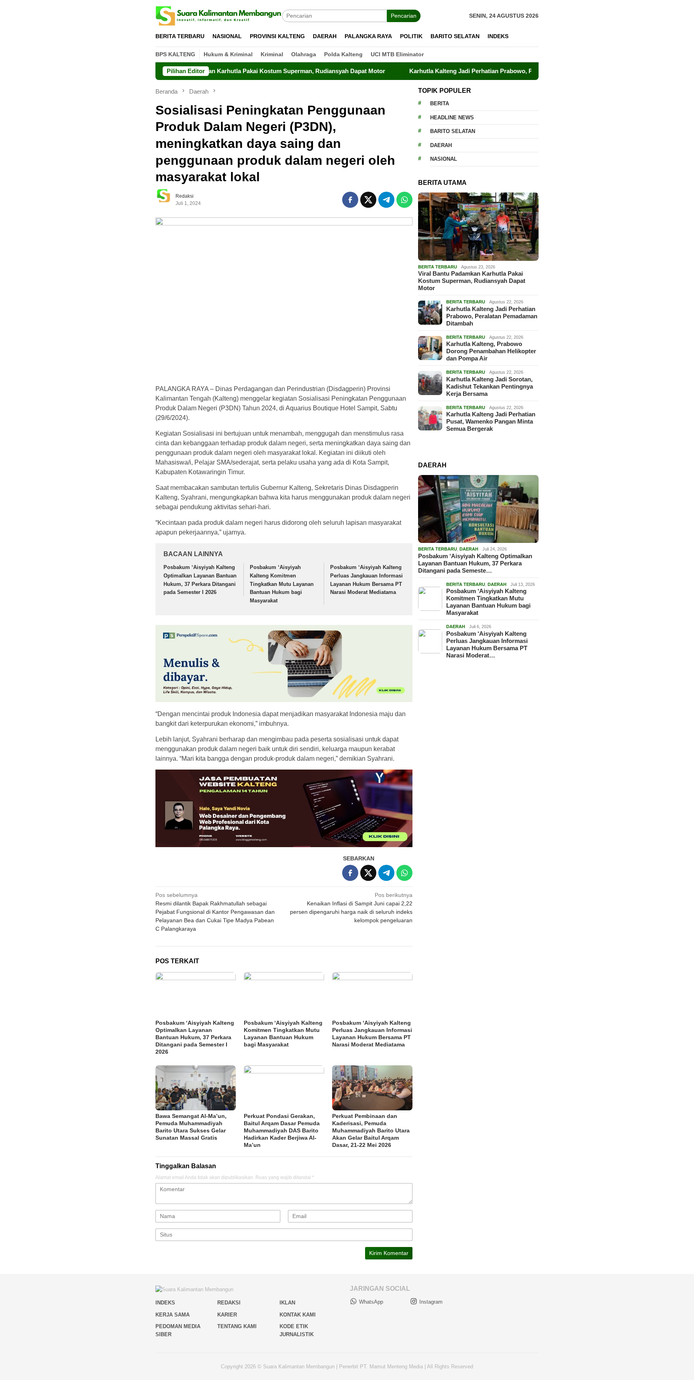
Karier (227, 1315)
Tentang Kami (237, 1326)
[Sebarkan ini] (350, 200)
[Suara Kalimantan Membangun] (218, 15)
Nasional (443, 159)
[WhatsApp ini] (404, 200)
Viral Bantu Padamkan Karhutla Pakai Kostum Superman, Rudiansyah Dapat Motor (222, 71)
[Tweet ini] (368, 200)
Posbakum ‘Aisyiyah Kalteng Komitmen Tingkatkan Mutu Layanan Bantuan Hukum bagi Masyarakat (282, 584)
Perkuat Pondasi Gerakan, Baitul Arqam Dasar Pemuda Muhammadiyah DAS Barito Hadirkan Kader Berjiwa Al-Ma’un (282, 1130)
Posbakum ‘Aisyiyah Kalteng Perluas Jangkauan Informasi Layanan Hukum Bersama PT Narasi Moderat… (487, 644)
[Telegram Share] (386, 200)
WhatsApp (371, 1302)
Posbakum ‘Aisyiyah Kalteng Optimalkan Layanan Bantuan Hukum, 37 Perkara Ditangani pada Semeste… (475, 563)
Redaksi (229, 1303)
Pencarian (403, 15)
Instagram (431, 1302)
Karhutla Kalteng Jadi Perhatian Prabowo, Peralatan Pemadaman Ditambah (467, 71)
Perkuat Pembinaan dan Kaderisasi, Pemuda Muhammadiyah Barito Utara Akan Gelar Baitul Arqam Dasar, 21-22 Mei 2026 (371, 1130)
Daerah (441, 145)
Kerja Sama (172, 1315)
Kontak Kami (298, 1315)
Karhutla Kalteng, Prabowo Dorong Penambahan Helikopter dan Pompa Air (491, 351)
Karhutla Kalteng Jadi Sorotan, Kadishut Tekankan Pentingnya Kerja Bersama (489, 386)
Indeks (165, 1303)
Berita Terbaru (437, 266)
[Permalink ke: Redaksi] (167, 199)
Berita (439, 103)
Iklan (287, 1303)
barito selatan (452, 131)
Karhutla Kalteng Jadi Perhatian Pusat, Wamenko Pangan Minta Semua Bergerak (490, 421)
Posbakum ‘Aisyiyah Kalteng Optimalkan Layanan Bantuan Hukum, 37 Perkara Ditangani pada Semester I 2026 (194, 1037)
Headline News (452, 118)
